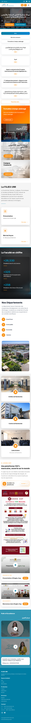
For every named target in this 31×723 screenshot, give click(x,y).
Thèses (2, 689)
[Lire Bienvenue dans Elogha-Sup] (15, 591)
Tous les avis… (15, 102)
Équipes (3, 697)
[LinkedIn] (29, 1)
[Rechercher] (25, 5)
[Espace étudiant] (22, 5)
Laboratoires (4, 701)
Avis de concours (15, 37)
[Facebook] (24, 1)
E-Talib (2, 682)
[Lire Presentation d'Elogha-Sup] (15, 565)
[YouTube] (27, 1)
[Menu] (28, 5)
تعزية (15, 16)
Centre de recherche (5, 699)
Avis (15, 33)
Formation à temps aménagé (15, 41)
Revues (2, 692)
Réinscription (4, 683)
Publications (3, 690)
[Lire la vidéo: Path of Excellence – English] (15, 629)
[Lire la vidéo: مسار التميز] (15, 647)
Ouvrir (25, 578)
